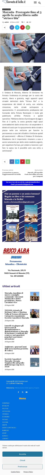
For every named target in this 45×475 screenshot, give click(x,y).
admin (6, 22)
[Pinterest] (22, 27)
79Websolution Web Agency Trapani (27, 388)
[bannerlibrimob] (22, 241)
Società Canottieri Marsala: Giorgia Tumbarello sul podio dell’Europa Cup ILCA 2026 (14, 363)
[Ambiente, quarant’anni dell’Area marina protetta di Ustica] (34, 350)
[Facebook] (12, 27)
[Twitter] (17, 27)
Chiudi (22, 460)
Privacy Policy (28, 472)
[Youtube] (26, 392)
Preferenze (22, 467)
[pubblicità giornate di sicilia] (22, 185)
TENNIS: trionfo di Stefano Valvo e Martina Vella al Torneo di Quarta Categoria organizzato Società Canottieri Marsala (17, 314)
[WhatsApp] (28, 27)
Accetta (22, 454)
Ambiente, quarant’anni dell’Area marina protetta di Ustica (16, 349)
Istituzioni (6, 9)
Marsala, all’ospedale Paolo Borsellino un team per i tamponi (34, 174)
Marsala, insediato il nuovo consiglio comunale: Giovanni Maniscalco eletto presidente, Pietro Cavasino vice (14, 298)
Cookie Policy (15, 472)
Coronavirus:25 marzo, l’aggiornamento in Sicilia (11, 173)
